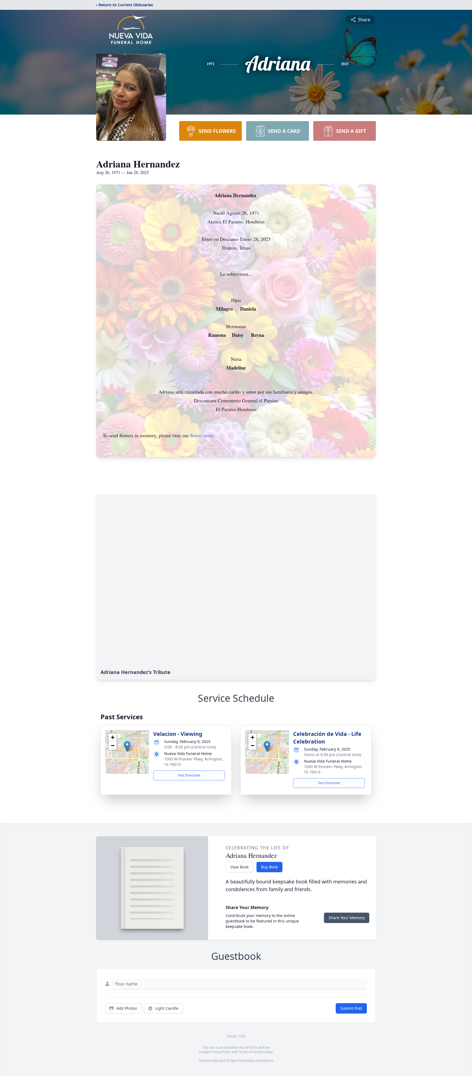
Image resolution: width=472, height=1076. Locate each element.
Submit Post (351, 1008)
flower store (201, 435)
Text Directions (189, 775)
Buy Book (269, 867)
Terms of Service (251, 1052)
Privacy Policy (220, 1052)
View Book (239, 867)
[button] (127, 746)
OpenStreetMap (242, 1060)
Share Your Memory (347, 917)
